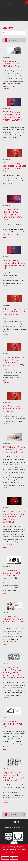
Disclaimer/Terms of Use (17, 827)
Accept (5, 858)
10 (23, 40)
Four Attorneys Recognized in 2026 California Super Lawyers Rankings (12, 574)
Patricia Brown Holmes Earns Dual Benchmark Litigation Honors (14, 312)
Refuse (14, 858)
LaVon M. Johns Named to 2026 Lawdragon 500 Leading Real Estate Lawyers (12, 214)
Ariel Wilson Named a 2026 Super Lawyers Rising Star (13, 409)
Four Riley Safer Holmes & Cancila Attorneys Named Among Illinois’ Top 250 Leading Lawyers (13, 672)
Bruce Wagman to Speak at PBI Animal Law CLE (13, 724)
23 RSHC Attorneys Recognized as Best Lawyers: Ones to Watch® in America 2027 (12, 117)
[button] (26, 2)
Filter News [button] (6, 33)
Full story (6, 89)
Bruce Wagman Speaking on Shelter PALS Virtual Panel (13, 64)
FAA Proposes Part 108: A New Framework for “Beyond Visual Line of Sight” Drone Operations (14, 516)
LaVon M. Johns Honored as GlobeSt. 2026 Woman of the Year (13, 620)
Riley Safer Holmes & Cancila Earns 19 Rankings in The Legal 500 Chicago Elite (13, 776)
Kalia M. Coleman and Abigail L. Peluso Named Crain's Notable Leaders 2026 (14, 361)
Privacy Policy (8, 827)
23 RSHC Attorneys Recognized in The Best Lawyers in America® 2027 (14, 167)
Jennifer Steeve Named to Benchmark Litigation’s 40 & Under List (14, 264)
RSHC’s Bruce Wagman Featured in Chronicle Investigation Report (14, 450)
